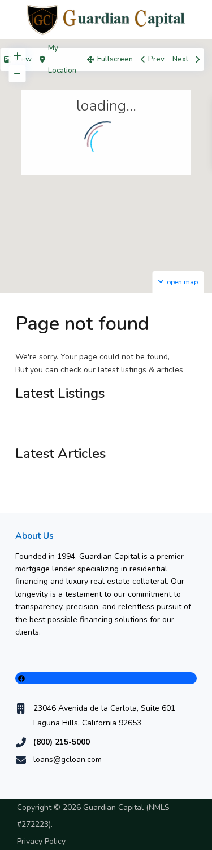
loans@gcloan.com (67, 759)
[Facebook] (106, 678)
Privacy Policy (41, 841)
